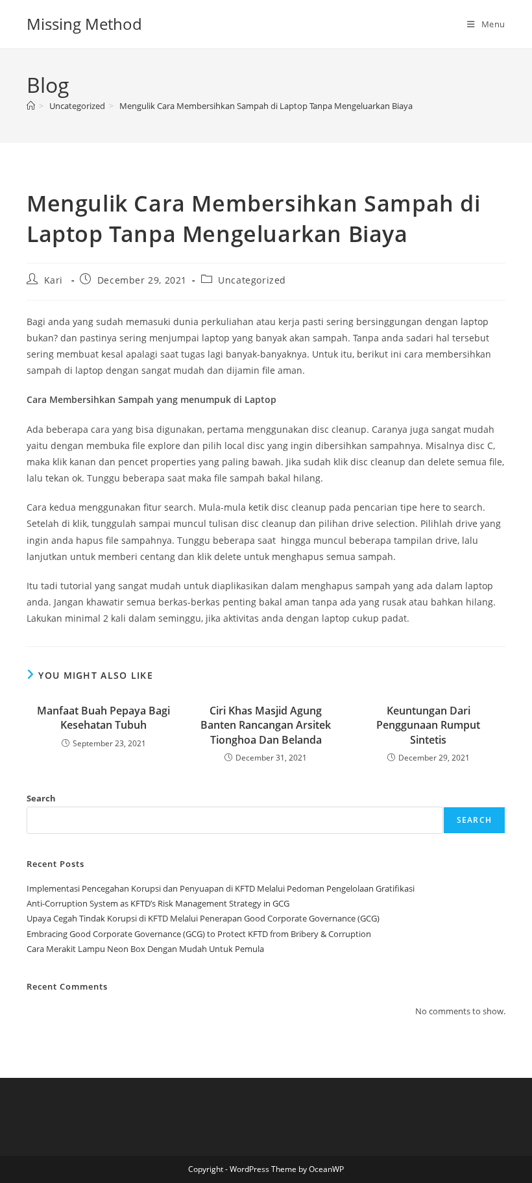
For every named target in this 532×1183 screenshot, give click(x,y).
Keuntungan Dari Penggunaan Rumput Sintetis (428, 725)
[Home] (31, 106)
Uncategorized (252, 280)
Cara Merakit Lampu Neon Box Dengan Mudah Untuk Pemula (145, 949)
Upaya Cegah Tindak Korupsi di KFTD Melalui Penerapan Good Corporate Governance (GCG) (203, 918)
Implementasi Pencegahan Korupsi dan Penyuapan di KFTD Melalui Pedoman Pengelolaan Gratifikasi (221, 888)
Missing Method (84, 23)
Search (41, 798)
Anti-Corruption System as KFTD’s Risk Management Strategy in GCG (158, 903)
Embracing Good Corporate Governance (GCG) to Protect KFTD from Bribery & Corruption (199, 934)
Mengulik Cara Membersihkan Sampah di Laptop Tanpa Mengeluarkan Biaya (266, 106)
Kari (53, 280)
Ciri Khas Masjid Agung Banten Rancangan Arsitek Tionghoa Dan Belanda (265, 725)
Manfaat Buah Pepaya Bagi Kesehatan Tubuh (103, 717)
